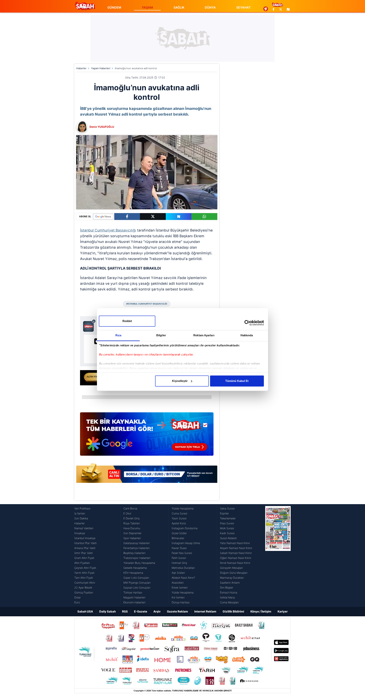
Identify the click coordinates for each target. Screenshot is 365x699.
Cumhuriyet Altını (84, 582)
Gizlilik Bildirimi (233, 611)
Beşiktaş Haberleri (134, 553)
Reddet (127, 321)
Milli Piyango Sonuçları (137, 582)
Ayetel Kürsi (179, 523)
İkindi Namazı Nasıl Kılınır (235, 562)
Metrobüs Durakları (183, 567)
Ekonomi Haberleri (134, 602)
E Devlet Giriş (131, 518)
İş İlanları (79, 513)
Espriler (224, 513)
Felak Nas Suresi (182, 553)
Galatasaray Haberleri (136, 543)
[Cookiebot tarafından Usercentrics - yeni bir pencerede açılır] (247, 323)
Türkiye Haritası (132, 592)
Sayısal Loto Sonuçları (136, 587)
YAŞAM (147, 7)
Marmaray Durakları (232, 577)
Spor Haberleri (132, 538)
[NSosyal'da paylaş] (179, 216)
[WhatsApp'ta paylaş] (204, 216)
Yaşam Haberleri (100, 68)
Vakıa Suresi (227, 508)
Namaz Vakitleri (83, 528)
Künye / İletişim (260, 611)
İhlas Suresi (227, 523)
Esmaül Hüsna (228, 592)
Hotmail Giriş (179, 562)
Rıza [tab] (118, 335)
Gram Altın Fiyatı (84, 557)
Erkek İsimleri (180, 587)
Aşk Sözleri (178, 572)
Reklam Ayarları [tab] (203, 335)
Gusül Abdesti (228, 538)
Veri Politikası (82, 508)
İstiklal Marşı (227, 597)
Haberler (81, 68)
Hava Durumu (131, 528)
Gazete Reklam (177, 611)
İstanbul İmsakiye (84, 538)
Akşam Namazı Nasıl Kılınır (236, 548)
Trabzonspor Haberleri (136, 557)
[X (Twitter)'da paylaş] (153, 216)
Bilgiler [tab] (161, 335)
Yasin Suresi (179, 518)
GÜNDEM (114, 7)
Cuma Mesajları (229, 602)
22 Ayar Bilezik (83, 587)
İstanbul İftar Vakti (85, 543)
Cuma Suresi (179, 513)
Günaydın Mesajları (231, 567)
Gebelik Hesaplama (135, 567)
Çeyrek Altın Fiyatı (85, 567)
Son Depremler (132, 533)
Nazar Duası (179, 548)
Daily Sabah (107, 611)
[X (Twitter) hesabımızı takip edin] (280, 9)
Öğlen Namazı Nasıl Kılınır (235, 557)
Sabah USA (85, 611)
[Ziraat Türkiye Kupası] (265, 9)
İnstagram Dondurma (185, 528)
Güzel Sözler (179, 533)
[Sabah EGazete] (278, 555)
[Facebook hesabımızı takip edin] (273, 9)
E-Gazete (140, 611)
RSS (125, 611)
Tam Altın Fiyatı (83, 577)
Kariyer (283, 611)
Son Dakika (81, 518)
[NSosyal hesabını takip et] (287, 9)
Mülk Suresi (227, 528)
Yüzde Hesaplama (183, 508)
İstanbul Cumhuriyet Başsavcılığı (108, 230)
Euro (77, 602)
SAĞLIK (179, 7)
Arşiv (157, 611)
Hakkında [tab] (246, 335)
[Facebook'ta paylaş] (127, 216)
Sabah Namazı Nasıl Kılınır (236, 553)
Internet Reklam (205, 611)
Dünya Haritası (181, 602)
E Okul (127, 513)
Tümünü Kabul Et (236, 380)
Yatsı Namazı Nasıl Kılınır (235, 543)
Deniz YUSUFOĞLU (102, 126)
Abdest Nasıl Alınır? (183, 577)
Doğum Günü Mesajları (234, 572)
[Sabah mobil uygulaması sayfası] (89, 325)
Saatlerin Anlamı (230, 582)
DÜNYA (210, 7)
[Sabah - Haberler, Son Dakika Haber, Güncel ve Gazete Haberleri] (84, 6)
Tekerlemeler (228, 518)
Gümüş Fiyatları (83, 592)
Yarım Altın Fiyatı (84, 572)
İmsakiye (79, 533)
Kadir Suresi (227, 533)
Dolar (77, 597)
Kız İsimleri (178, 597)
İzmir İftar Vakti (83, 553)
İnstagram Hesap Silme (186, 543)
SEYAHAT (243, 7)
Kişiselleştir (180, 380)
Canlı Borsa (130, 508)
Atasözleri (178, 582)
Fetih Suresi (179, 557)
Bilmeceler (178, 538)
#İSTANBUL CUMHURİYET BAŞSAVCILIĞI (146, 303)
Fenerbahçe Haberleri (136, 548)
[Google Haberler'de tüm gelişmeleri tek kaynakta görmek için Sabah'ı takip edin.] (146, 435)
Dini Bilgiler (226, 587)
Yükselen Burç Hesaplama (139, 562)
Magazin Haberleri (134, 597)
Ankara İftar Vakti (84, 548)
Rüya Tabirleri (131, 523)
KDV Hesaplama (133, 572)
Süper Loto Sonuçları (136, 577)
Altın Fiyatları (82, 562)
